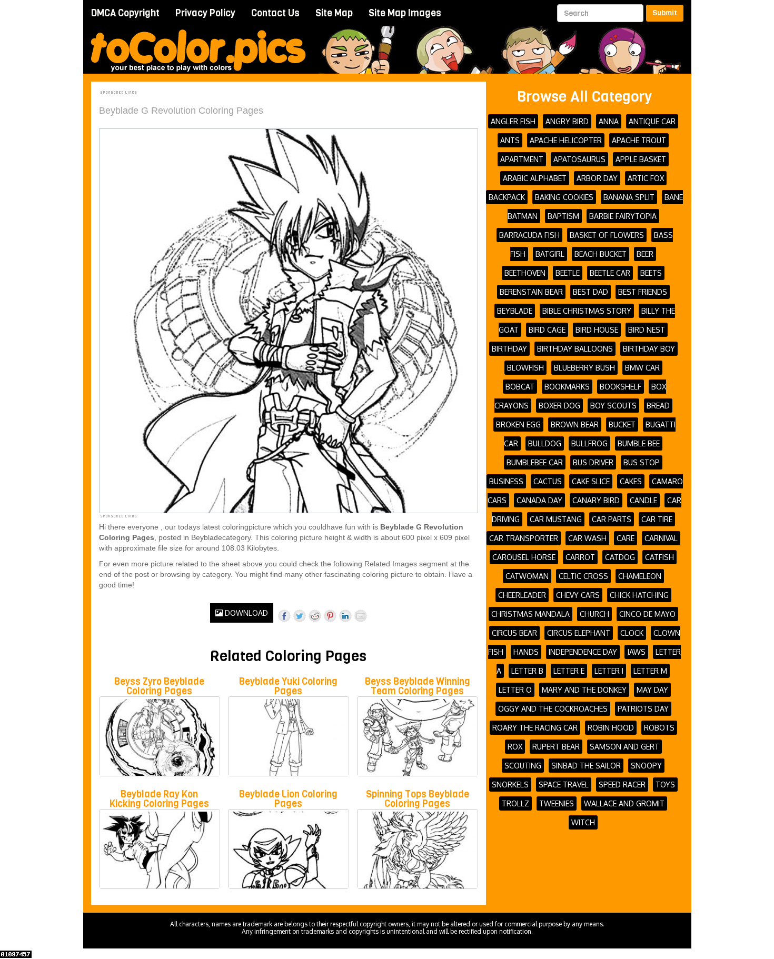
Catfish (659, 557)
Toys (665, 784)
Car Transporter (523, 538)
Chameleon (639, 576)
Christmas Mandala (530, 614)
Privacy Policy (205, 13)
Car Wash (587, 538)
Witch (583, 822)
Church (594, 614)
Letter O (515, 689)
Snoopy (646, 765)
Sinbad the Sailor (586, 765)
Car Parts (611, 519)
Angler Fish (513, 121)
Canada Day (539, 500)
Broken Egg (518, 424)
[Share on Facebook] (284, 616)
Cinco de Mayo (647, 614)
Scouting (522, 765)
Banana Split (628, 197)
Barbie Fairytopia (623, 216)
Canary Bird (596, 500)
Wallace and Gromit (624, 803)
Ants (510, 140)
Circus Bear (514, 632)
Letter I (608, 670)
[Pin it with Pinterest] (330, 616)
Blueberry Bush (584, 367)
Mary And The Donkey (584, 689)
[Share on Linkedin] (345, 616)
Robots (659, 727)
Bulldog (544, 443)
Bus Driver (593, 462)
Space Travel (564, 784)
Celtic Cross (583, 576)
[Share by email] (360, 616)
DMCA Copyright (125, 13)
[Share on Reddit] (315, 616)
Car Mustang (556, 519)
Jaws (636, 651)
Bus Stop (641, 462)
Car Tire (656, 519)
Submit (664, 13)
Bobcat (519, 386)
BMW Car (642, 367)
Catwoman (527, 576)
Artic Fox (646, 178)
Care (625, 538)
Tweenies (556, 803)
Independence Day (583, 651)
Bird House (596, 329)
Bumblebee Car (535, 462)
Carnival (661, 538)
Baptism (563, 216)
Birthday (509, 348)
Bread (658, 405)
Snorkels (510, 784)
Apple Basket (641, 159)
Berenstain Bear (531, 291)
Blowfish (525, 367)
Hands (526, 651)
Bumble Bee (639, 443)
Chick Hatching (639, 595)
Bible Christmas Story (586, 310)
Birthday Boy (649, 348)
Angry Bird (567, 121)
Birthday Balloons (575, 348)
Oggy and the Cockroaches (553, 708)
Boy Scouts (613, 405)
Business (506, 481)
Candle (643, 500)
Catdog (620, 557)
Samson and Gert (624, 746)
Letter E (568, 670)
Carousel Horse (523, 557)
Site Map (334, 13)
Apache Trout (639, 140)
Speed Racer (622, 784)
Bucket (622, 424)
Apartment (521, 159)
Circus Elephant (578, 632)
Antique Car (652, 121)
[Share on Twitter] (299, 616)
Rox (515, 746)
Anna (609, 121)
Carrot (580, 557)
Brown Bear (575, 424)
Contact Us (275, 13)
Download (245, 612)
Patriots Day (643, 708)
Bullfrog (589, 443)
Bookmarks (567, 386)
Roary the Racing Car (535, 727)
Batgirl (549, 253)
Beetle (567, 272)
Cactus (547, 481)
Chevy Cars (578, 595)
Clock (631, 632)
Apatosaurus (579, 159)
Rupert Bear (556, 746)
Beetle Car (610, 272)
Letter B (527, 670)
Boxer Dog (559, 405)
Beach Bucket (600, 253)
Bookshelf (620, 386)
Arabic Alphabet (535, 178)
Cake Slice (591, 481)
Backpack (507, 197)
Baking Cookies (564, 197)
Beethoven (524, 272)
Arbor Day (597, 178)
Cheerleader (522, 595)
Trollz (515, 803)
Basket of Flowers (607, 235)
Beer (645, 253)
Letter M (650, 670)
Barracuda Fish (529, 235)
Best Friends (642, 291)
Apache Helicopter (566, 140)
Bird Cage (547, 329)
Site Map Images (405, 13)
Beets (651, 272)
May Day (652, 689)
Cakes (631, 481)
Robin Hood (611, 727)
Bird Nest (646, 329)
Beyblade (514, 310)
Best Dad (590, 291)
